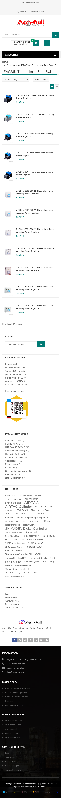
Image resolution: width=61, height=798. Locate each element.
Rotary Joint (28, 525)
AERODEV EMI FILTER (13, 499)
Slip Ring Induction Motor (13, 532)
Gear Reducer (11, 461)
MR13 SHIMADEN (35, 521)
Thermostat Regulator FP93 (15, 558)
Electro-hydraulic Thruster (41, 510)
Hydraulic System (13, 454)
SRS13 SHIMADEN (36, 543)
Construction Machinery (16, 471)
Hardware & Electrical (14, 705)
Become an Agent (13, 604)
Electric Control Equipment (16, 692)
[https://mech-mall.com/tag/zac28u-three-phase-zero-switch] (52, 86)
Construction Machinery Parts (17, 688)
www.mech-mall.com (13, 721)
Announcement (12, 601)
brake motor (9, 510)
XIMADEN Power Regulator (14, 576)
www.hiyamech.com (13, 729)
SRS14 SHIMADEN (34, 547)
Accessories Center (14, 450)
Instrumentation (11, 701)
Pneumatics (10, 474)
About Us (6, 628)
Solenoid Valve (32, 532)
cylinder (22, 510)
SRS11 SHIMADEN (35, 540)
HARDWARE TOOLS (15, 447)
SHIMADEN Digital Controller (26, 528)
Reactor (48, 521)
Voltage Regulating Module (17, 569)
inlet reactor (20, 521)
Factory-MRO (11, 444)
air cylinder (32, 499)
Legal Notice (11, 597)
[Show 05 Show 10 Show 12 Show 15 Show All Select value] (41, 79)
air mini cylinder (13, 503)
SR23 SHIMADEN (31, 536)
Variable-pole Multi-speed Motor (18, 565)
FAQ (7, 594)
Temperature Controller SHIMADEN (23, 554)
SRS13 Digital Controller (15, 543)
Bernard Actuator (43, 506)
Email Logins (17, 631)
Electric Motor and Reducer (16, 697)
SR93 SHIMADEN (49, 536)
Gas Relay (9, 521)
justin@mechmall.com (15, 374)
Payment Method (20, 628)
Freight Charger (37, 628)
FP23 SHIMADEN (21, 514)
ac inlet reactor (10, 495)
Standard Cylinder (13, 550)
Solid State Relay (12, 536)
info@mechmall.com (30, 3)
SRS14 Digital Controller (14, 547)
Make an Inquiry (37, 12)
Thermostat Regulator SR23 (42, 558)
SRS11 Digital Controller (14, 540)
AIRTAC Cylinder (18, 506)
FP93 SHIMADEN (37, 514)
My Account (21, 12)
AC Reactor (39, 495)
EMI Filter (8, 514)
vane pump (48, 561)
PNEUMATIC (11, 440)
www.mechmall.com (13, 725)
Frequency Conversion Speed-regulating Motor (26, 517)
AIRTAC (31, 503)
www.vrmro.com (11, 733)
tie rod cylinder (13, 561)
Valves (8, 467)
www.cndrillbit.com (12, 738)
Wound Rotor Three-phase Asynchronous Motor (21, 573)
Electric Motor (11, 464)
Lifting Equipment (13, 478)
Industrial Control (13, 457)
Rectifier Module (12, 525)
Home (5, 62)
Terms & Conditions (14, 607)
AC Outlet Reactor (26, 495)
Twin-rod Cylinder (32, 561)
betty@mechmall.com (15, 367)
